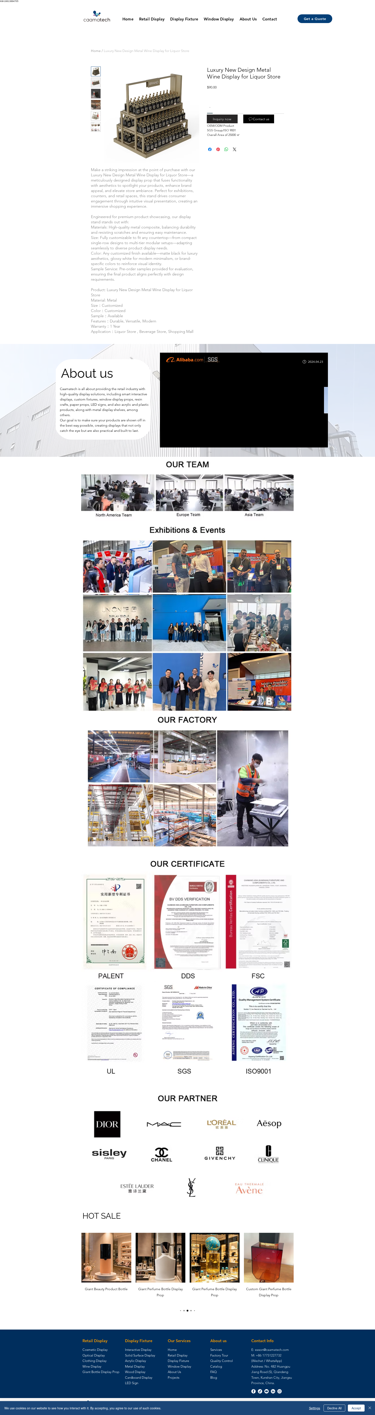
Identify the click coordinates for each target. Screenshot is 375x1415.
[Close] (369, 1408)
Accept (356, 1408)
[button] (222, 119)
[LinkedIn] (273, 1391)
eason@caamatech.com (272, 1350)
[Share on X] (234, 149)
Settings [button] (314, 1408)
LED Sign (131, 1383)
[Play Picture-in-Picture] (314, 441)
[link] (210, 107)
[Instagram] (279, 1391)
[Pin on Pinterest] (218, 149)
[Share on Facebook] (209, 149)
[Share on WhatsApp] (226, 149)
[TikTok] (260, 1391)
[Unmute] (173, 441)
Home (96, 51)
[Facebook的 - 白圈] (253, 1391)
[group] (187, 1269)
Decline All (334, 1408)
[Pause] (165, 441)
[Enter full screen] (322, 441)
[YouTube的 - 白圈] (266, 1391)
